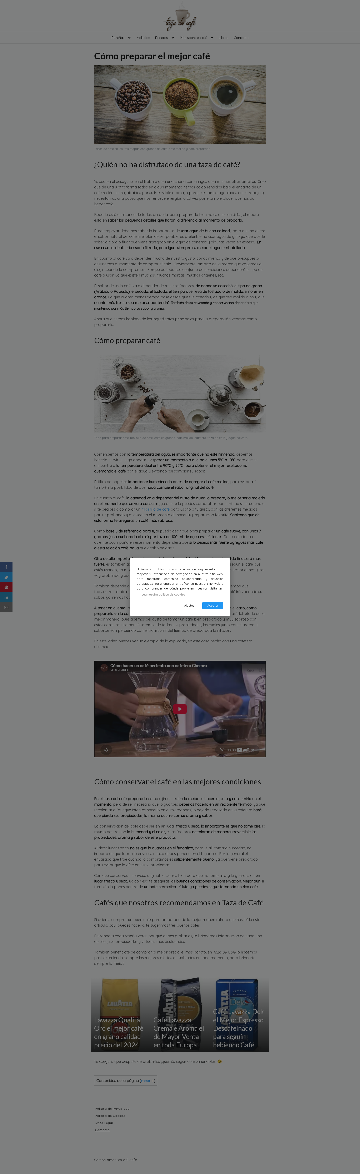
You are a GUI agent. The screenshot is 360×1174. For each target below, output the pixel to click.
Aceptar (212, 605)
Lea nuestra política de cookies (163, 594)
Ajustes (189, 605)
